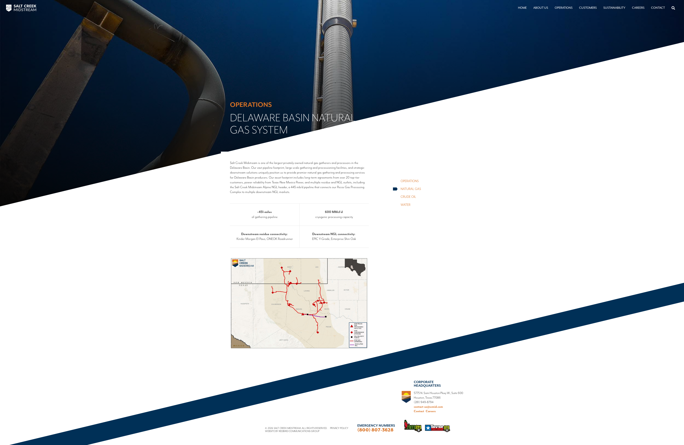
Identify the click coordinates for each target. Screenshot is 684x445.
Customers (588, 7)
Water (405, 205)
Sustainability (614, 7)
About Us (540, 7)
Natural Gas (411, 189)
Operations (563, 7)
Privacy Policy (339, 428)
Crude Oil (408, 197)
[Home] (21, 8)
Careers (638, 7)
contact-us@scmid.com (428, 407)
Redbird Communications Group (299, 431)
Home (522, 7)
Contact (658, 7)
